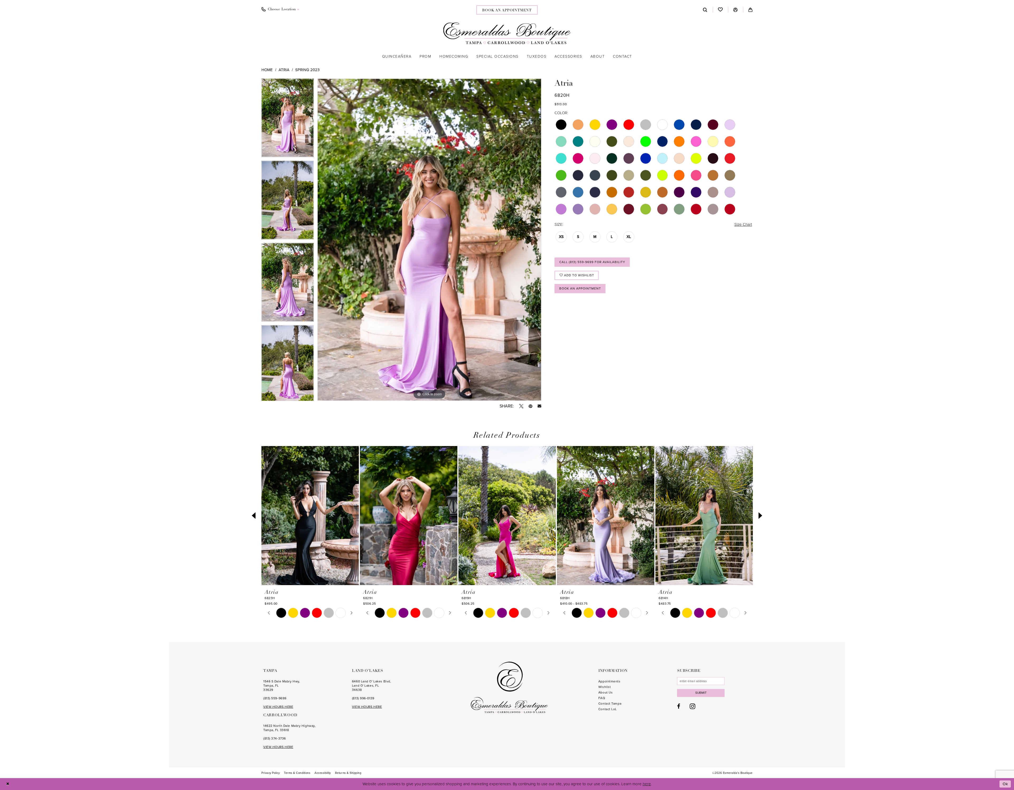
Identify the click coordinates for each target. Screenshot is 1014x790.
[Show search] (705, 10)
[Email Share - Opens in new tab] (539, 406)
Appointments (609, 681)
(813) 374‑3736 (274, 738)
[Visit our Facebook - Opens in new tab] (678, 706)
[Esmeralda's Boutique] (507, 33)
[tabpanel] (287, 120)
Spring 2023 (307, 70)
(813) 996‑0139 (363, 698)
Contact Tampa (609, 703)
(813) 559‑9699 (275, 698)
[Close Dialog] (7, 784)
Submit (701, 692)
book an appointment (507, 10)
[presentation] (310, 515)
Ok (1005, 784)
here (647, 784)
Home (267, 70)
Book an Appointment (580, 288)
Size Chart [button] (743, 224)
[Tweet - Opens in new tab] (521, 406)
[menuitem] (280, 9)
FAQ (601, 698)
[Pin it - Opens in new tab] (530, 406)
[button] (735, 10)
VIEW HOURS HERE (278, 706)
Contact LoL (607, 709)
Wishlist (604, 687)
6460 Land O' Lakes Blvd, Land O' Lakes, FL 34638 (371, 685)
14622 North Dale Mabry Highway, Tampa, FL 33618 (289, 727)
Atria (284, 70)
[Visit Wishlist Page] (720, 9)
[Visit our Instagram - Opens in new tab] (692, 706)
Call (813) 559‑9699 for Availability (592, 262)
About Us (605, 692)
